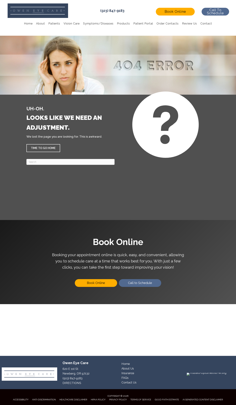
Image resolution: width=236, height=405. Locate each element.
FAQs (125, 377)
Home (125, 364)
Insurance (127, 373)
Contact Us (128, 382)
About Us (127, 368)
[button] (175, 12)
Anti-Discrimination (44, 399)
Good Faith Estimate (167, 399)
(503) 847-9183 (112, 11)
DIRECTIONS (72, 383)
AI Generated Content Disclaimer (203, 399)
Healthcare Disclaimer (73, 399)
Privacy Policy (118, 399)
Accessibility (21, 399)
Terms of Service (140, 399)
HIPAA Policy (98, 399)
